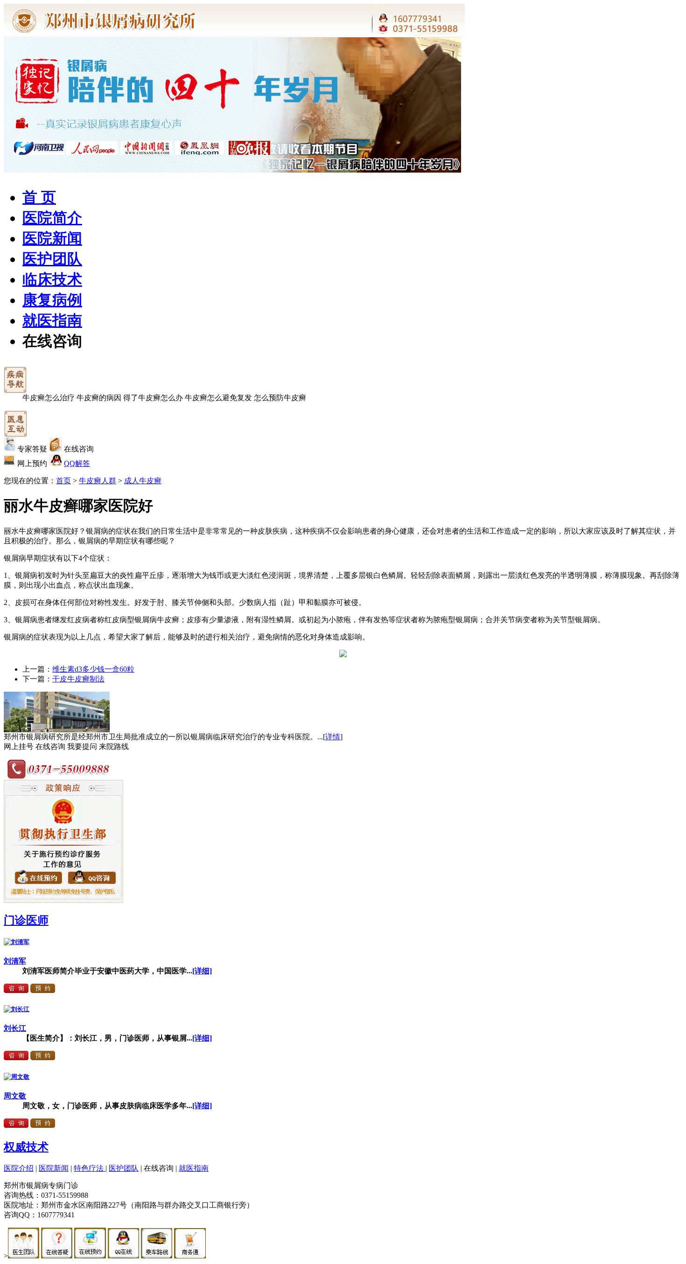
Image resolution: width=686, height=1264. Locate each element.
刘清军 (15, 961)
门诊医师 (26, 920)
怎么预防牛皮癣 (280, 398)
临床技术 (52, 279)
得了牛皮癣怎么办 (153, 398)
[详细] (202, 971)
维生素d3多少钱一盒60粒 (93, 669)
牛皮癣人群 (97, 481)
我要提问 (82, 746)
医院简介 (52, 217)
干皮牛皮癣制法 (78, 679)
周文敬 (15, 1096)
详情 (332, 737)
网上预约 (32, 463)
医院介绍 (19, 1168)
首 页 (39, 197)
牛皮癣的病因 (99, 398)
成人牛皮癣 (142, 481)
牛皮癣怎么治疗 (48, 398)
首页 (63, 481)
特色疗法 (89, 1168)
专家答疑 (32, 449)
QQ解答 (77, 463)
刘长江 (15, 1028)
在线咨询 (52, 341)
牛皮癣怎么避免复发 (218, 398)
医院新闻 (52, 238)
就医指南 (52, 320)
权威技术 (26, 1147)
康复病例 (52, 300)
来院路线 (114, 746)
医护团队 (52, 258)
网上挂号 (19, 746)
